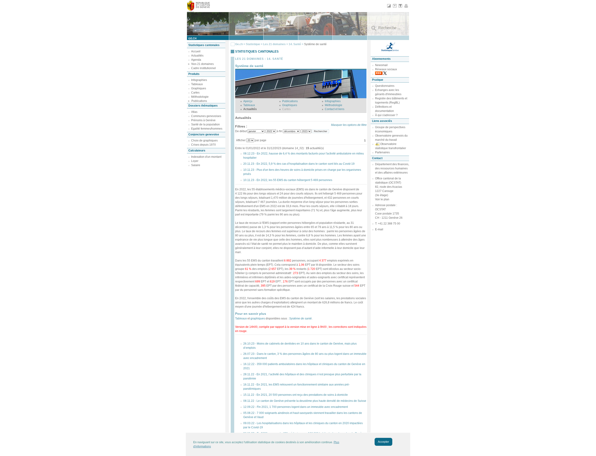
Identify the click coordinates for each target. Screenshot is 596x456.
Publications (199, 101)
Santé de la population (205, 124)
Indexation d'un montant (206, 156)
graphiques (258, 318)
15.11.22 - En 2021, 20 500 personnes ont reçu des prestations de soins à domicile (295, 394)
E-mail (379, 229)
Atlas (194, 112)
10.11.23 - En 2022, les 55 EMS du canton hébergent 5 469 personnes (287, 180)
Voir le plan (382, 199)
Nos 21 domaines (202, 64)
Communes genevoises (206, 116)
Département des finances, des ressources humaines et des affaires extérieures (392, 168)
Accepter (383, 441)
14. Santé (295, 44)
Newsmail (381, 65)
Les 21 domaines (274, 44)
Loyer (194, 161)
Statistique (253, 44)
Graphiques (198, 88)
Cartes (195, 92)
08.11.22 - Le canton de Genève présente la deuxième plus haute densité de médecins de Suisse (304, 400)
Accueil (195, 51)
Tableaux (197, 84)
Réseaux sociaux (386, 69)
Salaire (195, 165)
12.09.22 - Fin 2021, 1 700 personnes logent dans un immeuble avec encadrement (295, 407)
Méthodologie (200, 96)
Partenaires (382, 152)
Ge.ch (239, 44)
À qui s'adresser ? (386, 115)
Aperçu (247, 101)
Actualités (197, 55)
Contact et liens (334, 109)
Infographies (199, 80)
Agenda (196, 59)
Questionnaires (384, 85)
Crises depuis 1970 (203, 144)
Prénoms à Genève (203, 120)
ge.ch (192, 38)
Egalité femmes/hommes (206, 128)
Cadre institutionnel (203, 68)
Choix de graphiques (204, 140)
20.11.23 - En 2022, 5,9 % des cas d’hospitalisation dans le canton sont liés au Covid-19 (299, 163)
